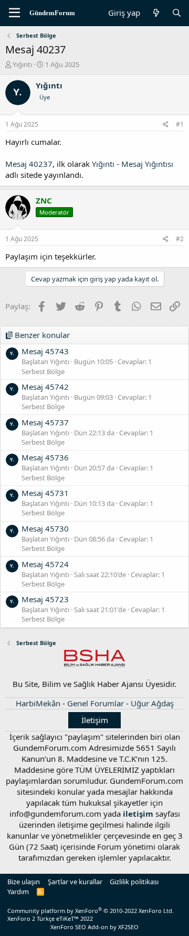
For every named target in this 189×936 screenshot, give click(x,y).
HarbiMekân (38, 703)
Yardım (18, 891)
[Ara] (176, 12)
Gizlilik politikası (134, 881)
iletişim (138, 813)
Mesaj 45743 (45, 351)
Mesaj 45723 (45, 599)
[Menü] (14, 13)
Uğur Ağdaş (152, 703)
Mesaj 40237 (28, 164)
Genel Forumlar (95, 703)
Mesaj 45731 (45, 493)
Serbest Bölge (43, 371)
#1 (180, 124)
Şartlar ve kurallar (75, 881)
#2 (180, 238)
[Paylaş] (165, 125)
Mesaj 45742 (45, 386)
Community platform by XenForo (90, 911)
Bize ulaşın (23, 881)
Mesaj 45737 (45, 422)
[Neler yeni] (155, 12)
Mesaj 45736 (45, 457)
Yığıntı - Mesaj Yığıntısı (132, 164)
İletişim (94, 720)
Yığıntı (22, 64)
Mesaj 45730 (45, 528)
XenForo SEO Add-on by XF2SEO (94, 927)
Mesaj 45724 (45, 564)
